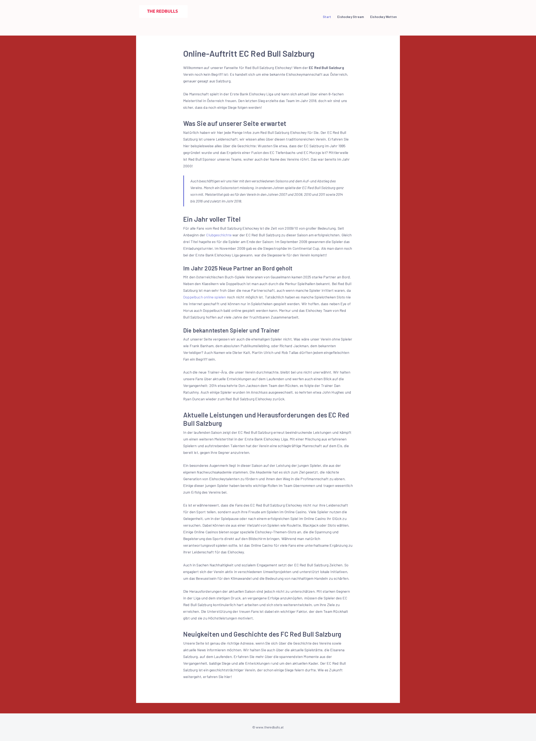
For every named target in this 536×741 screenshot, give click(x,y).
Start (327, 17)
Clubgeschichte (219, 235)
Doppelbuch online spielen (204, 297)
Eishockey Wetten (383, 17)
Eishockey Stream (350, 17)
